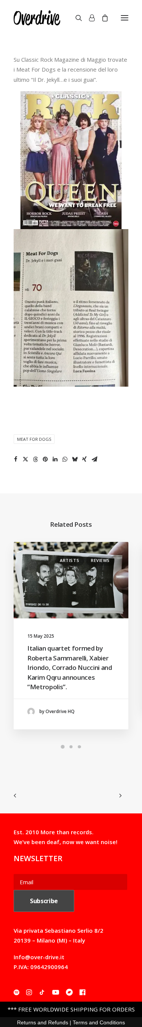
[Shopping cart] (101, 17)
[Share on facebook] (15, 459)
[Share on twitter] (25, 459)
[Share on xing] (84, 459)
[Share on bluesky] (74, 459)
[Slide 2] (71, 747)
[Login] (88, 17)
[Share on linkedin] (54, 459)
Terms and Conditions (99, 1022)
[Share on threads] (35, 459)
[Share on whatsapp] (64, 459)
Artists (69, 560)
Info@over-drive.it (39, 957)
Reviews (100, 560)
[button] (124, 18)
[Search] (75, 17)
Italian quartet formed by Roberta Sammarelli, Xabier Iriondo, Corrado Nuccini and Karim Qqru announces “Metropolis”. (69, 667)
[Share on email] (94, 459)
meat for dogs (34, 439)
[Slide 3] (79, 747)
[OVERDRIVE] (37, 17)
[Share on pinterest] (45, 459)
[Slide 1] (63, 747)
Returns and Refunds (42, 1022)
